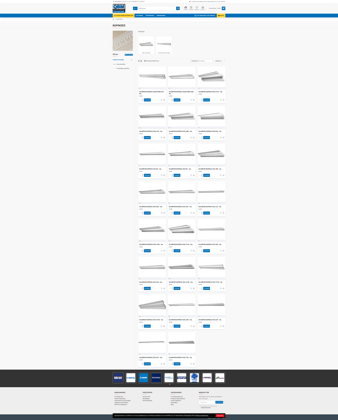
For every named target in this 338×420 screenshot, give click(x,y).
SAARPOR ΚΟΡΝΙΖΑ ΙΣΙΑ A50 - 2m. (151, 131)
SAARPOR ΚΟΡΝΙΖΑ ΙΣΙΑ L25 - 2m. (210, 206)
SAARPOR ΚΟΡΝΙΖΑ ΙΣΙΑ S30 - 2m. (210, 244)
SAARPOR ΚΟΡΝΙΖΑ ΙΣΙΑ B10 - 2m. (210, 131)
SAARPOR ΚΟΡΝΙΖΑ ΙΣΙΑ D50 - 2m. (150, 206)
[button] (168, 384)
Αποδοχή (220, 415)
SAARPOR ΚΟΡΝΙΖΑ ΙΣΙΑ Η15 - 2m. (150, 357)
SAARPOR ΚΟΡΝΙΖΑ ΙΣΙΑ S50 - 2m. (150, 282)
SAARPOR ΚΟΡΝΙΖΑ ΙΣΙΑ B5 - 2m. (150, 169)
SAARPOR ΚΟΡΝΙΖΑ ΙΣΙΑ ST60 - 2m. (151, 320)
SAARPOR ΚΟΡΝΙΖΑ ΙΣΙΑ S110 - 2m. (181, 244)
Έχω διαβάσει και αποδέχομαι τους (209, 406)
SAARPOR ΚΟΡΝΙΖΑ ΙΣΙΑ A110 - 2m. (210, 92)
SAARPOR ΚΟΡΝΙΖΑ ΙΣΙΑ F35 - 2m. (180, 206)
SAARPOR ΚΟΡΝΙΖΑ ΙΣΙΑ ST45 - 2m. (181, 282)
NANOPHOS (169, 383)
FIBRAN (118, 383)
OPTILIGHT (182, 383)
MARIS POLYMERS (156, 383)
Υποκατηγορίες (118, 60)
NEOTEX (131, 383)
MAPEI (143, 383)
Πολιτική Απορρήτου (201, 415)
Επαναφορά (129, 54)
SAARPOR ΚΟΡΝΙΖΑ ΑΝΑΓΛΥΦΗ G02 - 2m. (181, 92)
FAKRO (220, 383)
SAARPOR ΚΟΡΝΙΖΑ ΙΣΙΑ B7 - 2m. (180, 169)
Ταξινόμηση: (195, 60)
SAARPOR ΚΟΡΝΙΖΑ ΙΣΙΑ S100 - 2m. (151, 244)
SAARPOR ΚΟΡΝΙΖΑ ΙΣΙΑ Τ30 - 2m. (180, 357)
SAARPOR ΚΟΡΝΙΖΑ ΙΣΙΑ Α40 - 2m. (180, 320)
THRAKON (207, 383)
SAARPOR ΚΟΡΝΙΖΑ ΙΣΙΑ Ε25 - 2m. (210, 320)
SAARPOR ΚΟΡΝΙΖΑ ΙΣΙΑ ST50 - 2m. (210, 282)
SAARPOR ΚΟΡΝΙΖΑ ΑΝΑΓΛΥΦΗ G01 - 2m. (152, 92)
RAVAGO (194, 383)
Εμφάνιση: (218, 60)
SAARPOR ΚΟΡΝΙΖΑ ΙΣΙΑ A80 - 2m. (180, 131)
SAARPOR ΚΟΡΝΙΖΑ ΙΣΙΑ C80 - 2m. (210, 169)
